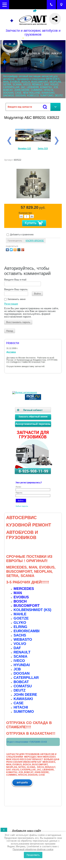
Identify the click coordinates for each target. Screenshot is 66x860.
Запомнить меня (16, 299)
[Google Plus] (23, 249)
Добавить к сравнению (22, 234)
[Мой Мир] (19, 249)
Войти (37, 293)
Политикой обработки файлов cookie (33, 849)
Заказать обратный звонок (33, 416)
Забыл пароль (22, 506)
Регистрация (11, 303)
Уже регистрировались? (29, 482)
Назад (9, 330)
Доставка (11, 352)
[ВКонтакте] (8, 249)
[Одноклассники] (15, 249)
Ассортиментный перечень (33, 423)
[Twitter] (12, 249)
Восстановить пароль (18, 322)
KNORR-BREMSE (35, 240)
